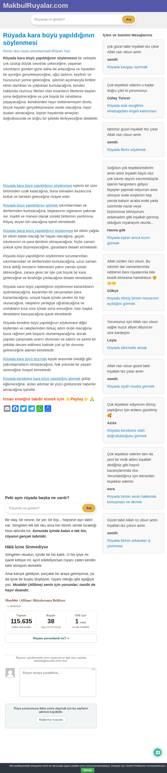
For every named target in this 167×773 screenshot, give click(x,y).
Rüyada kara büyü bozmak (25, 359)
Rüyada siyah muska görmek (130, 386)
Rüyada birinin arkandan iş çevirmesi (129, 543)
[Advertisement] (51, 153)
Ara (128, 19)
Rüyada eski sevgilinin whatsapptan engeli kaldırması (132, 108)
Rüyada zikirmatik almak (127, 348)
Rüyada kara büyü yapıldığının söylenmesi (37, 186)
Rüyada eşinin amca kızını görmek (128, 240)
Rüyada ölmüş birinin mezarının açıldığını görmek (133, 301)
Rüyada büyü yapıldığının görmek (30, 205)
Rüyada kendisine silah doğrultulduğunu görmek (127, 433)
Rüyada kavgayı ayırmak (127, 67)
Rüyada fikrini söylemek (126, 150)
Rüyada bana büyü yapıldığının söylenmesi (38, 231)
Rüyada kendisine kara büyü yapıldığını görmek (41, 379)
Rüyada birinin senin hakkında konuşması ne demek (131, 499)
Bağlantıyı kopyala (51, 719)
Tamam (87, 770)
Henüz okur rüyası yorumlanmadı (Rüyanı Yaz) (36, 51)
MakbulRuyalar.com (35, 5)
